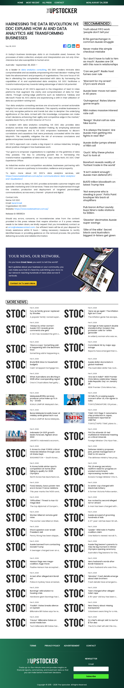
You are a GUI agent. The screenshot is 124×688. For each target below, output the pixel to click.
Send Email (17, 203)
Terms (33, 645)
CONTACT (59, 2)
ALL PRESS (47, 2)
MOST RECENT (32, 2)
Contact (91, 645)
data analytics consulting (33, 69)
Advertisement (72, 645)
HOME (20, 2)
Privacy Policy (52, 645)
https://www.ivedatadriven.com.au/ (31, 209)
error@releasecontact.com (21, 227)
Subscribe (91, 676)
